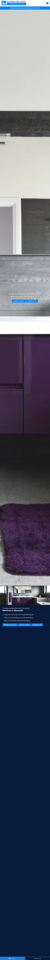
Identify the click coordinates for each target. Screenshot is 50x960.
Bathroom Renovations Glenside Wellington (18, 614)
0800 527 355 (32, 301)
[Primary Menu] (47, 3)
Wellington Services (9, 625)
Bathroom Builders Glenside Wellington (17, 621)
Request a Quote (18, 301)
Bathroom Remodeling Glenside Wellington (18, 618)
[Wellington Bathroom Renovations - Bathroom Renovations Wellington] (13, 5)
